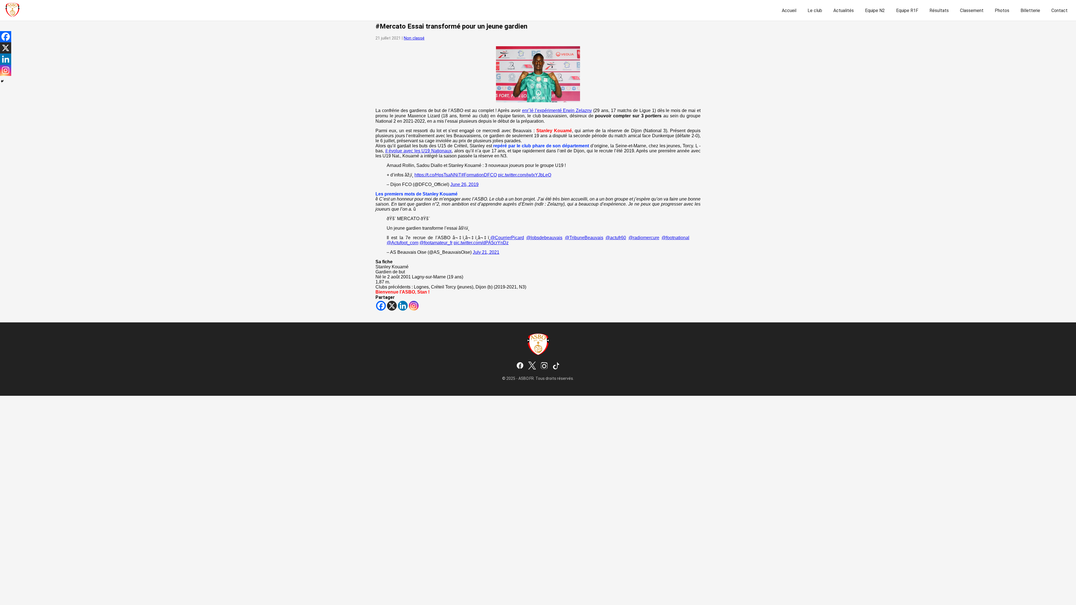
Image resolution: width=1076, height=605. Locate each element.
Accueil (789, 10)
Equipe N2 (875, 10)
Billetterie (1030, 10)
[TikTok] (556, 366)
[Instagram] (414, 306)
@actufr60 (616, 237)
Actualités (843, 10)
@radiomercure (644, 237)
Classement (972, 10)
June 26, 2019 (464, 184)
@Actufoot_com (402, 242)
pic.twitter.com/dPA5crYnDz (481, 242)
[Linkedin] (403, 306)
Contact (1059, 10)
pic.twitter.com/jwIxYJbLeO (524, 175)
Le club (815, 10)
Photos (1002, 10)
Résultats (939, 10)
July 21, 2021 (486, 252)
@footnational (675, 237)
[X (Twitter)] (532, 366)
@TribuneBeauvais (584, 237)
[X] (392, 306)
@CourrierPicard (507, 237)
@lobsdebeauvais (544, 237)
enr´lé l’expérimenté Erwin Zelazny (557, 110)
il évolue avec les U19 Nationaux (418, 150)
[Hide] (2, 81)
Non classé (414, 38)
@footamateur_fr (436, 242)
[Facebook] (381, 306)
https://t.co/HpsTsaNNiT (437, 175)
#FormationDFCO (479, 175)
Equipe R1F (907, 10)
